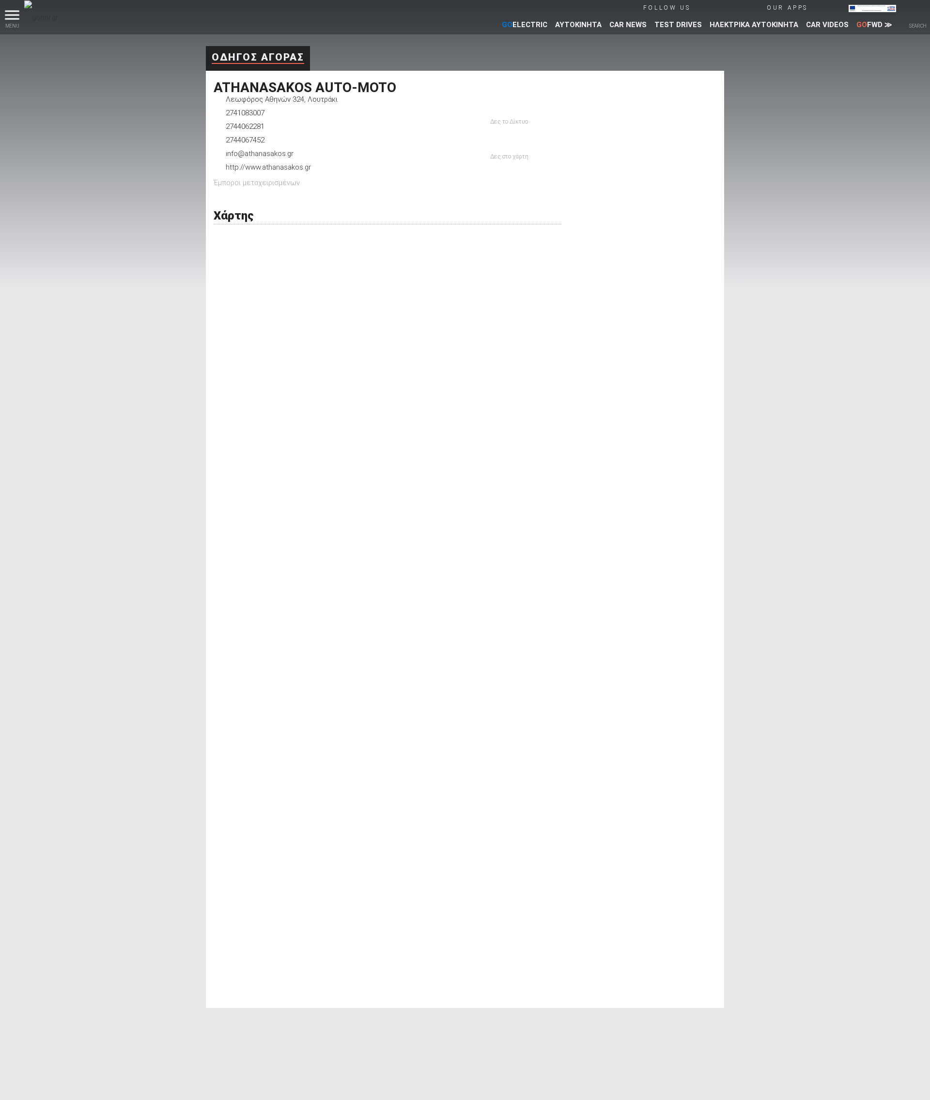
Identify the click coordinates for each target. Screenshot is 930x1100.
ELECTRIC (524, 24)
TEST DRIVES (678, 24)
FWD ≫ (874, 24)
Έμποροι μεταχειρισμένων (257, 182)
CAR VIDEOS (827, 24)
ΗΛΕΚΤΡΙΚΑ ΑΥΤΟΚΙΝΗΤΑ (754, 24)
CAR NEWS (628, 24)
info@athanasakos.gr (260, 153)
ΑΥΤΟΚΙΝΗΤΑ (578, 24)
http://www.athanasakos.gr (268, 167)
